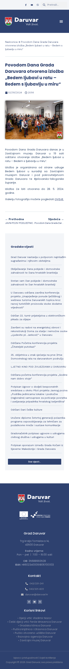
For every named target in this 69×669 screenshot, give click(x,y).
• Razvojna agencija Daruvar (34, 636)
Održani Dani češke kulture (26, 409)
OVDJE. (59, 199)
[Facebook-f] (26, 5)
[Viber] (38, 5)
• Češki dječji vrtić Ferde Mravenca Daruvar (34, 622)
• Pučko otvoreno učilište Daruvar (34, 633)
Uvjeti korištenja (47, 657)
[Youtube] (32, 5)
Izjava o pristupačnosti (25, 657)
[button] (61, 21)
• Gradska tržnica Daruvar (34, 625)
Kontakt (34, 576)
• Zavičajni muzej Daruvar (34, 640)
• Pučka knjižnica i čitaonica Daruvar (35, 629)
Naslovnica (11, 41)
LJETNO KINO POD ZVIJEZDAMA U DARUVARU (38, 366)
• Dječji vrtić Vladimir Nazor (34, 618)
